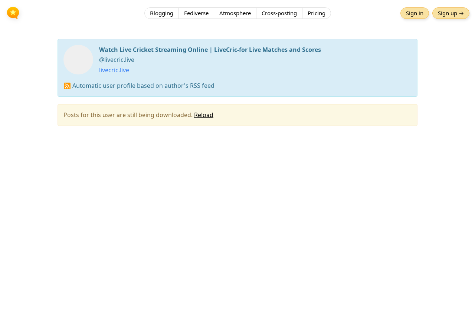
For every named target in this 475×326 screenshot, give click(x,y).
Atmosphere (235, 13)
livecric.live (114, 70)
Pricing (316, 13)
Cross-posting (279, 13)
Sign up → (451, 13)
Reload (203, 115)
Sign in (414, 13)
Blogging (161, 13)
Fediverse (196, 13)
